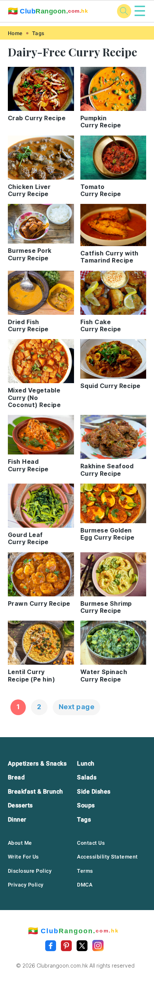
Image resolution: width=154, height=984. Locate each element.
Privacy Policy (26, 885)
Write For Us (23, 857)
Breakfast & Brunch (35, 791)
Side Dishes (94, 791)
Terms (85, 871)
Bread (16, 777)
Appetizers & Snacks (37, 763)
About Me (20, 843)
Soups (86, 805)
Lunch (86, 763)
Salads (86, 777)
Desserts (20, 805)
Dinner (17, 819)
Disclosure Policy (30, 871)
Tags (38, 33)
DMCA (84, 885)
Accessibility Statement (107, 857)
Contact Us (91, 843)
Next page (77, 707)
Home (15, 33)
